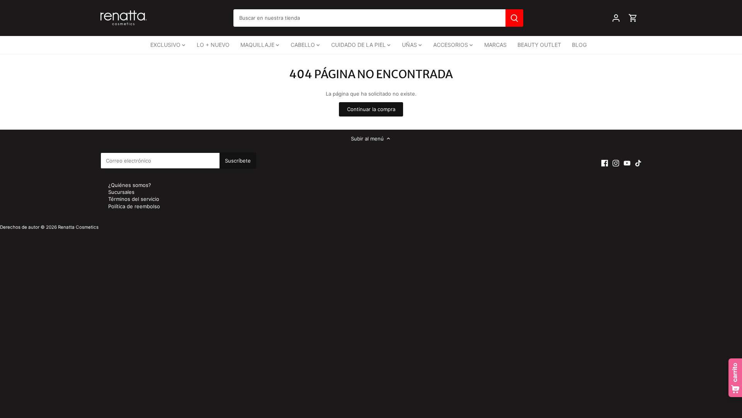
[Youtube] (627, 162)
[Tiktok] (638, 162)
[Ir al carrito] (633, 18)
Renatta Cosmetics (78, 227)
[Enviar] (514, 18)
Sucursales (121, 192)
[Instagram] (616, 162)
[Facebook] (604, 162)
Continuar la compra (371, 109)
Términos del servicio (133, 199)
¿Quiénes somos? (129, 185)
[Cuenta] (616, 18)
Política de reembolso (134, 206)
